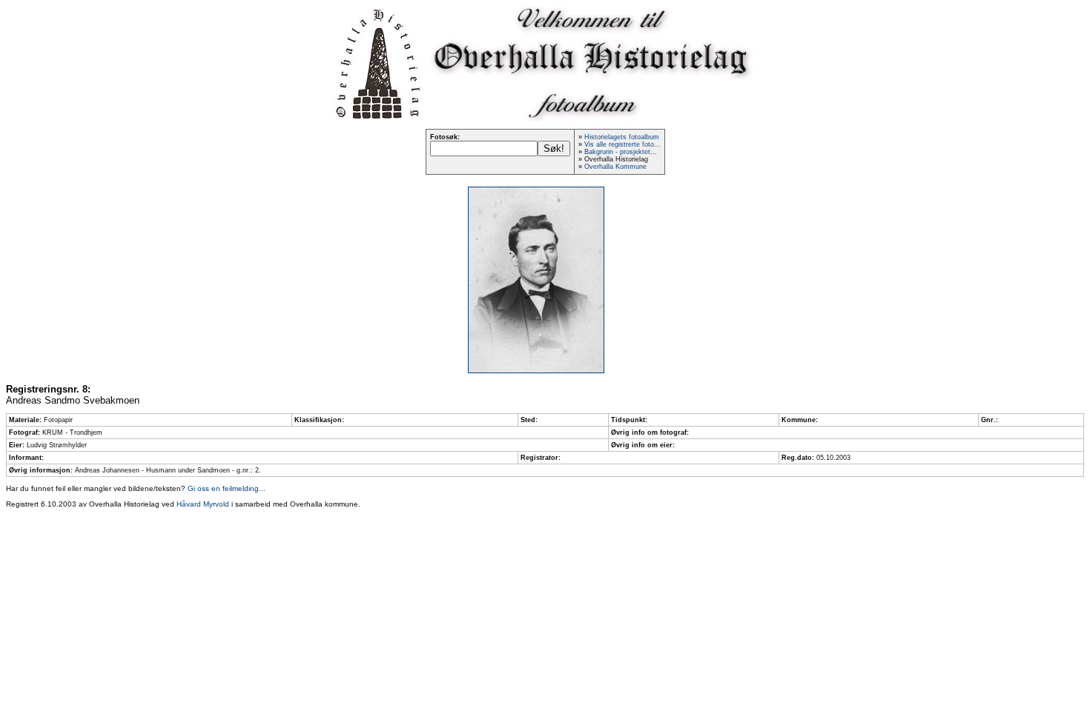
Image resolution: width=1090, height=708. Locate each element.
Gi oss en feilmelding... (226, 488)
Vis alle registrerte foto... (622, 144)
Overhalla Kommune (615, 166)
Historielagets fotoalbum (621, 137)
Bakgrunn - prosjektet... (620, 152)
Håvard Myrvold (202, 504)
